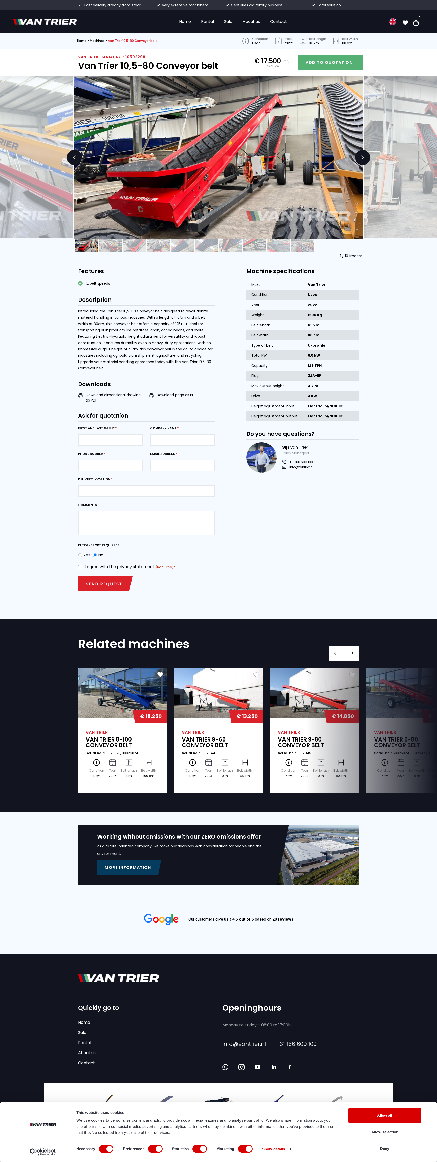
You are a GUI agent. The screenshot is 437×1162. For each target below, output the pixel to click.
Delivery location (94, 479)
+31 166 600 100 (301, 462)
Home (185, 21)
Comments (87, 505)
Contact (278, 21)
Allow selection (384, 1132)
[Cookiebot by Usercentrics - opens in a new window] (43, 1152)
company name (163, 428)
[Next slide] (362, 157)
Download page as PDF (176, 394)
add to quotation (329, 62)
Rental (207, 21)
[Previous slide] (74, 157)
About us (251, 21)
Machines (97, 40)
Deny (384, 1148)
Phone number (90, 454)
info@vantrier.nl (301, 467)
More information (128, 867)
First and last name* (96, 428)
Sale (228, 21)
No (99, 555)
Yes (85, 555)
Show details (273, 1149)
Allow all (384, 1115)
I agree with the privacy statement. (129, 567)
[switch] (155, 1149)
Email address (162, 454)
